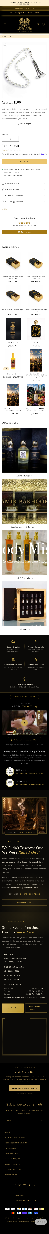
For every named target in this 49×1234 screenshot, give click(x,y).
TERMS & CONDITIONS (13, 1169)
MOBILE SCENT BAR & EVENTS (16, 1143)
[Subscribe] (41, 1120)
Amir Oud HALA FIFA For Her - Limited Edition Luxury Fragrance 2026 (36, 375)
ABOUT (7, 1132)
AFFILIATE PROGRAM (12, 1159)
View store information (13, 176)
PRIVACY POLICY (11, 1175)
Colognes (23, 629)
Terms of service (12, 1221)
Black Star (36, 343)
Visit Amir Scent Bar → (24, 1088)
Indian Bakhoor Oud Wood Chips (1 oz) (13, 310)
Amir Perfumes (23, 475)
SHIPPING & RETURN (12, 1164)
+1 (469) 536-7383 (11, 971)
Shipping (4, 150)
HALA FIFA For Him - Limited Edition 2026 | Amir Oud (13, 410)
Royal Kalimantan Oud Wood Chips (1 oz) (36, 277)
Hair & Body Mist (23, 578)
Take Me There (13, 1008)
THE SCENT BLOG (11, 1153)
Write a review (24, 232)
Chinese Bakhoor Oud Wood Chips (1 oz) (36, 310)
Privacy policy (29, 1218)
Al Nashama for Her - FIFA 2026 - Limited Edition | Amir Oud (36, 410)
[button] (4, 24)
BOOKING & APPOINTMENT (15, 1137)
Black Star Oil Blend (13, 343)
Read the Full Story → (25, 902)
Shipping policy (24, 1221)
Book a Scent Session (34, 1008)
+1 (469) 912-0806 (11, 979)
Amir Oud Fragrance (16, 1218)
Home (4, 37)
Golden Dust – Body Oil (13, 374)
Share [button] (6, 209)
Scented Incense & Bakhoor (23, 527)
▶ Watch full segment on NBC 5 (24, 740)
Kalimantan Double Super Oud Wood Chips (13, 277)
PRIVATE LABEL (10, 1148)
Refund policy (40, 1218)
